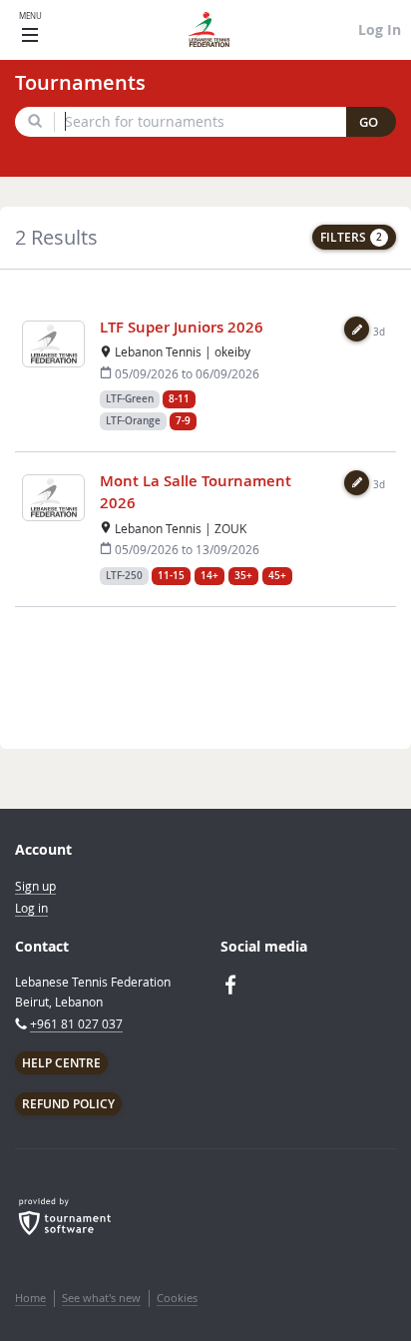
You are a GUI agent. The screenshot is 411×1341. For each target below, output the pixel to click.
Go (368, 122)
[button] (356, 329)
